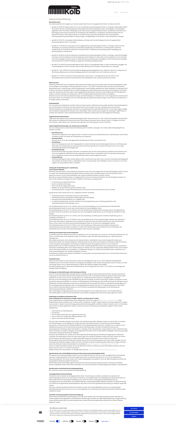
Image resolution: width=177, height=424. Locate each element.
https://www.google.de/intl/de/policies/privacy (103, 349)
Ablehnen (134, 416)
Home (116, 12)
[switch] (71, 421)
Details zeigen (104, 421)
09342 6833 (125, 2)
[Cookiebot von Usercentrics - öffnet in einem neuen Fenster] (40, 421)
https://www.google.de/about (109, 300)
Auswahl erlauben (134, 412)
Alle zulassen (134, 408)
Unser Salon (124, 12)
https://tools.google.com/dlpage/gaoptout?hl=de (102, 344)
